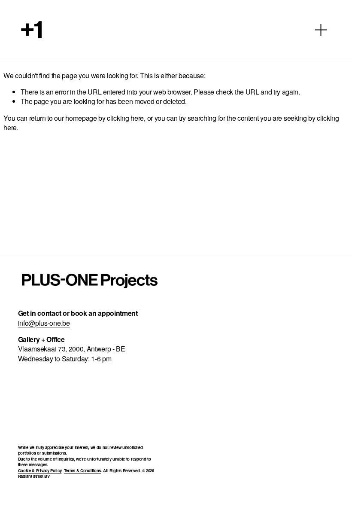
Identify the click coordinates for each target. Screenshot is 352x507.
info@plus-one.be (44, 323)
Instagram (243, 297)
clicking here (125, 118)
